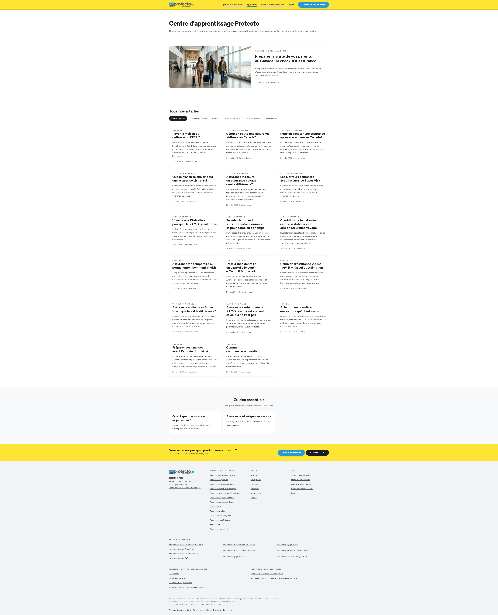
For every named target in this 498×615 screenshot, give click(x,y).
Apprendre (255, 489)
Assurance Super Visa (219, 480)
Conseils (215, 118)
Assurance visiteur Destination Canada (239, 545)
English (291, 4)
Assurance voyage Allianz (287, 545)
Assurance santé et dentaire (221, 502)
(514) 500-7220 (317, 452)
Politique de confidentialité (180, 610)
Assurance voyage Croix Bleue (181, 549)
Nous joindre (256, 480)
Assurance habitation (219, 529)
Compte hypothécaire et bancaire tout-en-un (188, 587)
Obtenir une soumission (313, 4)
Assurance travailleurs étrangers (223, 489)
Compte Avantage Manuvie (180, 583)
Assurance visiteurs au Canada (222, 475)
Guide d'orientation (291, 452)
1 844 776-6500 (176, 481)
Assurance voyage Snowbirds (222, 498)
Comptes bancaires (177, 578)
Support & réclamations (301, 475)
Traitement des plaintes (223, 610)
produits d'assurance (233, 4)
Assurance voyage (232, 118)
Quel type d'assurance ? (301, 484)
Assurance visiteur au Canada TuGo (184, 553)
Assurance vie (271, 118)
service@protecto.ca (178, 484)
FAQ (293, 493)
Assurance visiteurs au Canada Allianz (292, 550)
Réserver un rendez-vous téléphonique (184, 488)
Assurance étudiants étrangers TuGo (292, 556)
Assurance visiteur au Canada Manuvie (239, 550)
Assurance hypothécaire (220, 520)
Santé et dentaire (252, 118)
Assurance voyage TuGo (179, 558)
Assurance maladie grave (220, 515)
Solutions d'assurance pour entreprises (267, 574)
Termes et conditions (202, 610)
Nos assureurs (256, 493)
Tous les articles (178, 118)
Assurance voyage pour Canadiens (224, 493)
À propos (254, 475)
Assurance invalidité (218, 511)
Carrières (254, 484)
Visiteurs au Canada (198, 118)
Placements (174, 574)
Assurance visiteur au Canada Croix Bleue (186, 545)
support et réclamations (272, 4)
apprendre (252, 4)
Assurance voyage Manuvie (234, 556)
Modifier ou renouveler (300, 480)
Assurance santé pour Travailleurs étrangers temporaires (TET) (277, 578)
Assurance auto (216, 524)
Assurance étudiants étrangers (222, 484)
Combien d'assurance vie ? (302, 489)
